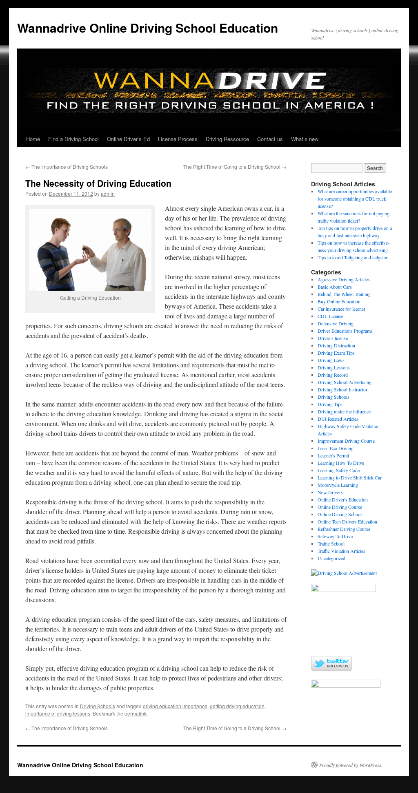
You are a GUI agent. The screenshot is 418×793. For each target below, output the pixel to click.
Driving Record (333, 374)
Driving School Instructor (342, 389)
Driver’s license (333, 338)
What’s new (304, 139)
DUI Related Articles (338, 418)
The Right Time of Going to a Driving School (235, 166)
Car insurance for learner (341, 308)
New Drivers (330, 492)
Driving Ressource (227, 139)
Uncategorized (331, 558)
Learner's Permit (333, 455)
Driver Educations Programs (345, 330)
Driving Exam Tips (336, 352)
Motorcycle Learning (338, 485)
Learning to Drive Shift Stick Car (350, 477)
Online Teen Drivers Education (347, 521)
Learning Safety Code (339, 470)
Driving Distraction (336, 345)
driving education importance (175, 705)
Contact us (270, 139)
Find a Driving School (73, 139)
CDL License (330, 316)
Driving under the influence (344, 411)
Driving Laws (331, 360)
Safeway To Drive (335, 536)
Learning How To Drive (341, 462)
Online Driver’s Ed (128, 139)
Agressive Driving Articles (344, 279)
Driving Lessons (334, 367)
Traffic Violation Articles (341, 551)
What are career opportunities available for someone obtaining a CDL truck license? (355, 198)
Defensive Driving (336, 323)
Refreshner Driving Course (344, 529)
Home (33, 139)
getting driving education (237, 705)
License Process (178, 139)
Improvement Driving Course (346, 440)
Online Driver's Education (343, 499)
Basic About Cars (335, 286)
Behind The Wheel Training (344, 294)
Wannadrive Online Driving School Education (147, 27)
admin (108, 193)
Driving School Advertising (344, 382)
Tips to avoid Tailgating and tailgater (352, 257)
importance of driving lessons (57, 713)
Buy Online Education (339, 301)
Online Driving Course (340, 507)
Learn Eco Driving (336, 448)
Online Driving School (340, 514)
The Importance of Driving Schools (66, 166)
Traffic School (331, 543)
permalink (136, 713)
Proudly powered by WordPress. (350, 765)
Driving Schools (97, 705)
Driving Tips (330, 404)
